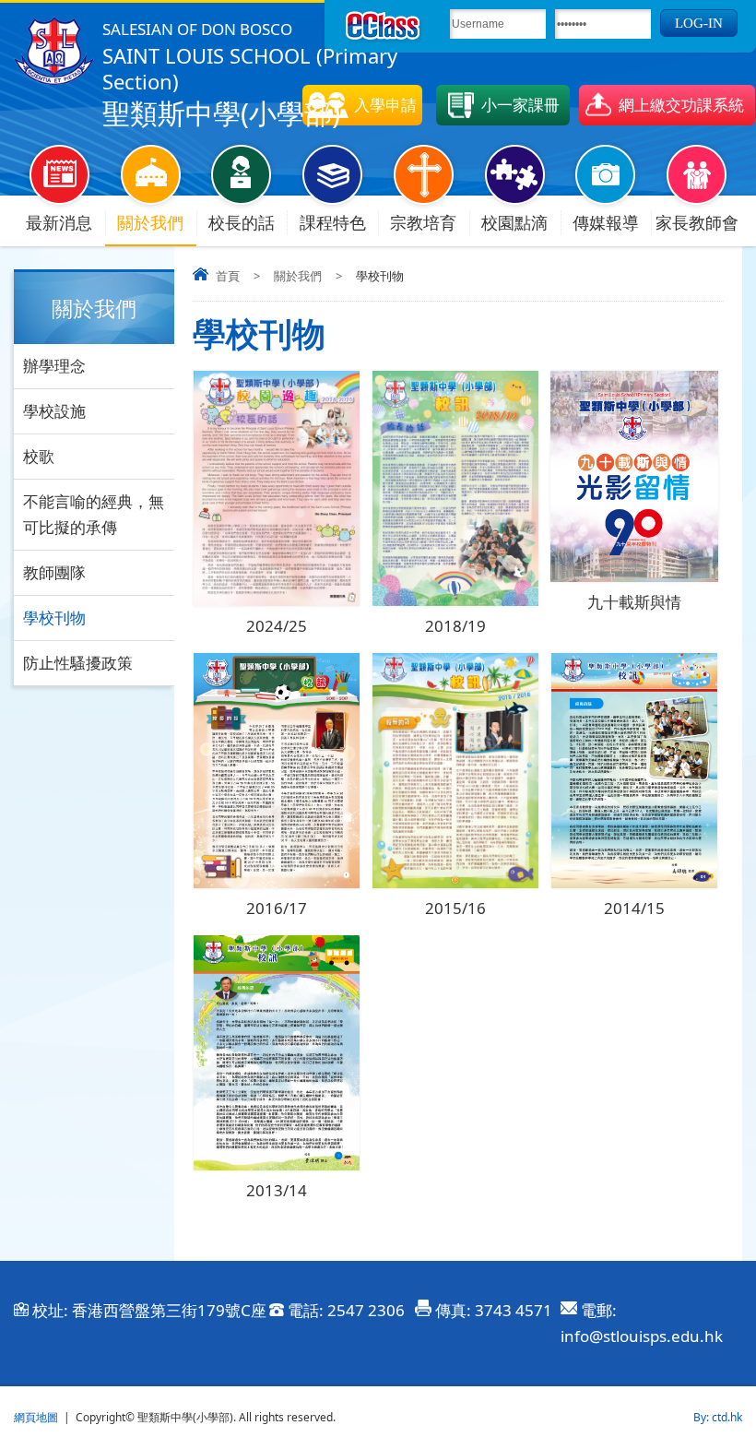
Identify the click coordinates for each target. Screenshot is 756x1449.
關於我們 (150, 222)
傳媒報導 (606, 222)
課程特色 (333, 222)
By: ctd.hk (717, 1417)
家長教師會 (697, 222)
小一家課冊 (520, 104)
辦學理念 (54, 365)
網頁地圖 (36, 1417)
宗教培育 (423, 222)
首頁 (228, 275)
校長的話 (241, 222)
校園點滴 (514, 222)
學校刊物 (54, 617)
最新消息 (59, 222)
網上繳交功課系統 (681, 104)
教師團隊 (54, 572)
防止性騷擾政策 (78, 662)
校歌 (38, 456)
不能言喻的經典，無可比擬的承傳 (93, 514)
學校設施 (54, 411)
